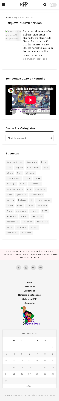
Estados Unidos (15, 189)
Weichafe (26, 233)
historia (22, 200)
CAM (9, 168)
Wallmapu (12, 233)
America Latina (15, 162)
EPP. (24, 4)
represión (37, 216)
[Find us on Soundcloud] (40, 267)
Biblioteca (29, 290)
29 (45, 374)
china (10, 173)
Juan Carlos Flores (35, 55)
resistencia (13, 222)
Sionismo (21, 227)
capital (19, 168)
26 (22, 374)
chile (46, 168)
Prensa (24, 216)
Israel (10, 206)
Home (8, 17)
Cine (19, 173)
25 (14, 374)
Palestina (11, 216)
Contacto (29, 303)
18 (14, 367)
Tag (15, 17)
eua (29, 189)
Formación (29, 286)
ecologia (11, 184)
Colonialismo (13, 178)
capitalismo (33, 168)
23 (52, 367)
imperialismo (43, 200)
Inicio (30, 282)
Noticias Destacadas (29, 295)
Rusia (10, 227)
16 (53, 361)
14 (37, 361)
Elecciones (35, 184)
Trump (34, 227)
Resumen (27, 222)
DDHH (37, 178)
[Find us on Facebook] (18, 267)
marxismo (21, 211)
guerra (10, 200)
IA (31, 200)
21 (37, 367)
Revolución (42, 222)
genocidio (22, 195)
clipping (30, 173)
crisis (27, 178)
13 (29, 361)
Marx (9, 211)
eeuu (22, 184)
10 (6, 361)
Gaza (9, 195)
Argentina (32, 162)
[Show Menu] (3, 4)
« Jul (28, 386)
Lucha (30, 206)
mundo (34, 211)
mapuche (42, 206)
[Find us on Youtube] (33, 267)
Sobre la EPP (29, 299)
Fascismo (40, 189)
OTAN (45, 211)
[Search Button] (44, 4)
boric (44, 162)
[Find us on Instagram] (25, 267)
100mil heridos (27, 17)
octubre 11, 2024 (32, 59)
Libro (19, 206)
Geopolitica (37, 195)
